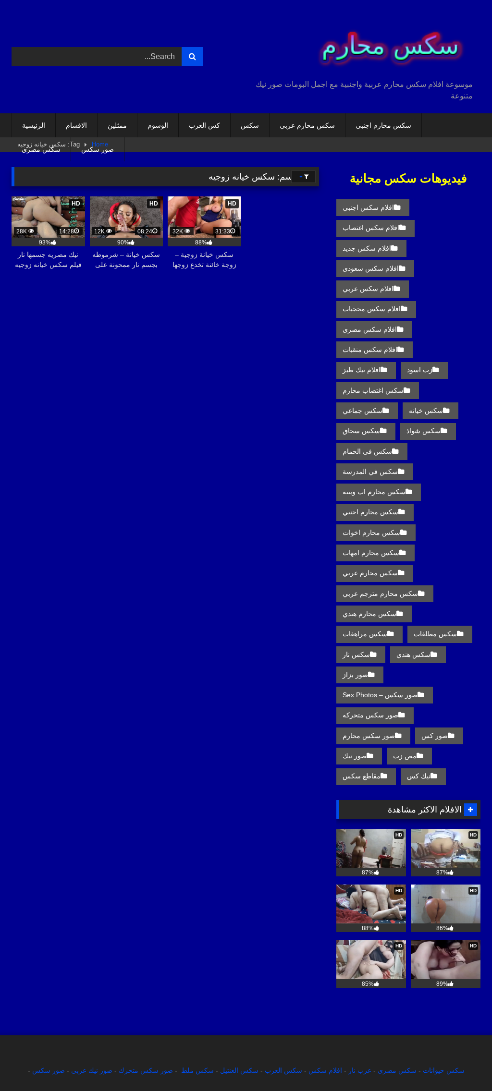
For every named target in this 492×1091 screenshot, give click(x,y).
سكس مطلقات (435, 634)
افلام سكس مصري (370, 329)
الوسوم (158, 125)
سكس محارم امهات (371, 553)
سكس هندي (413, 654)
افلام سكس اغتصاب (371, 227)
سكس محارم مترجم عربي (380, 593)
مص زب (405, 756)
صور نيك (355, 756)
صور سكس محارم (369, 735)
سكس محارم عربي (307, 125)
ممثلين (117, 125)
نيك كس (418, 776)
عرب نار (359, 1070)
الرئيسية (33, 125)
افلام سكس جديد (367, 248)
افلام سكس (325, 1070)
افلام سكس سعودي (371, 268)
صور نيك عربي (91, 1070)
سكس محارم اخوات (371, 532)
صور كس (434, 735)
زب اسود (419, 370)
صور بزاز (355, 675)
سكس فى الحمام (367, 451)
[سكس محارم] (374, 43)
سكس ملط (197, 1070)
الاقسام (76, 125)
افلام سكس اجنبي (368, 207)
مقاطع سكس (362, 776)
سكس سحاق (361, 431)
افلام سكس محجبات (372, 309)
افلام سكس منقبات (370, 349)
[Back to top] (462, 1062)
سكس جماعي (362, 410)
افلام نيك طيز (362, 370)
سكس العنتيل (239, 1070)
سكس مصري (41, 149)
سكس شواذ (423, 431)
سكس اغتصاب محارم (373, 390)
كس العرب (204, 125)
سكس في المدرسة (370, 471)
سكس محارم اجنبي (383, 125)
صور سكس (97, 149)
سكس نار (356, 654)
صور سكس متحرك (146, 1070)
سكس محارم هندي (369, 614)
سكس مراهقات (365, 634)
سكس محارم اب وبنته (374, 492)
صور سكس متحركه (370, 715)
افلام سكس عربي (368, 288)
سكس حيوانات (444, 1070)
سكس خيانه (426, 410)
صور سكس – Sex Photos (380, 695)
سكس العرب (283, 1070)
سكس (250, 125)
